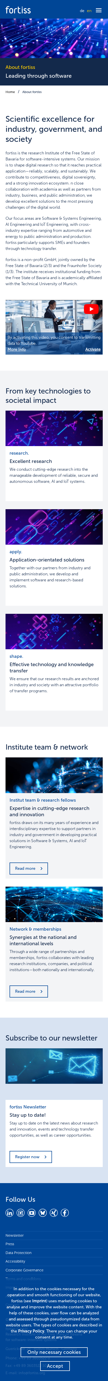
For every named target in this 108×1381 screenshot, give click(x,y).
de (82, 10)
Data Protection (19, 1252)
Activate (93, 349)
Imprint (39, 1301)
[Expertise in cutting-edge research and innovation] (54, 775)
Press (10, 1244)
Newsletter (15, 1235)
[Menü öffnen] (99, 10)
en (89, 10)
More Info (17, 349)
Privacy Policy (31, 1331)
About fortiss (32, 92)
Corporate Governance (24, 1270)
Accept (55, 1366)
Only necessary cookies (54, 1352)
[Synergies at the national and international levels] (54, 904)
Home (10, 92)
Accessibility (15, 1261)
